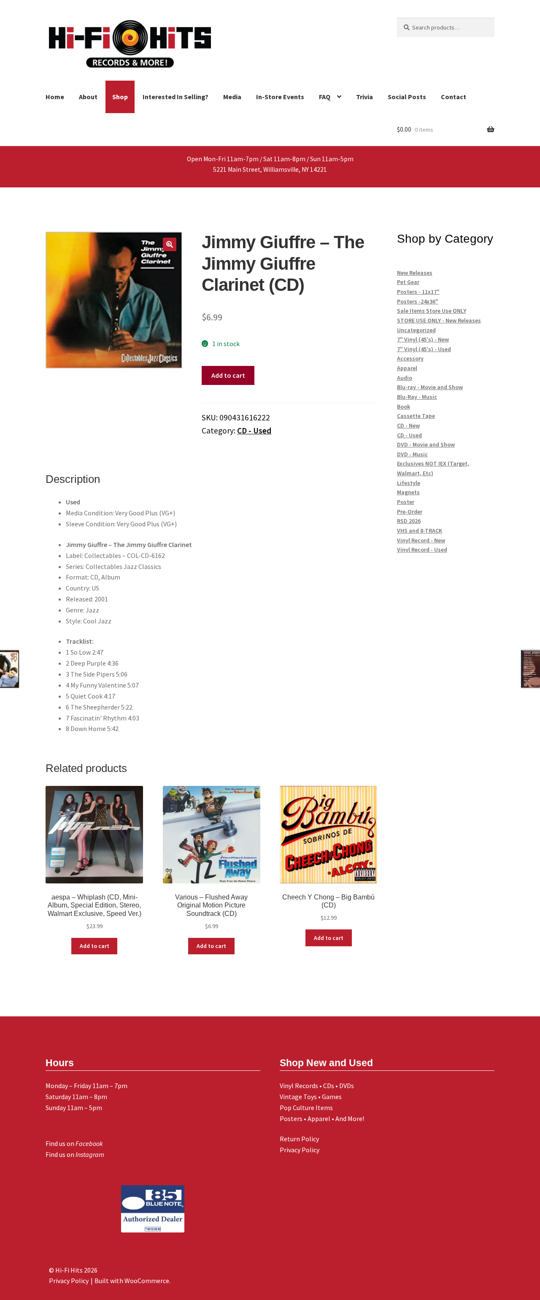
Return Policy (299, 1139)
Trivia (364, 96)
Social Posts (407, 96)
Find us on (74, 1143)
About (88, 96)
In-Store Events (280, 96)
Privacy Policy (299, 1150)
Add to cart (228, 375)
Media (232, 96)
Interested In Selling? (175, 96)
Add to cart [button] (94, 946)
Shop (120, 96)
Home (55, 96)
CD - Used (254, 430)
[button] (169, 244)
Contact (453, 96)
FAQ (324, 96)
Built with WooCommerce (131, 1280)
